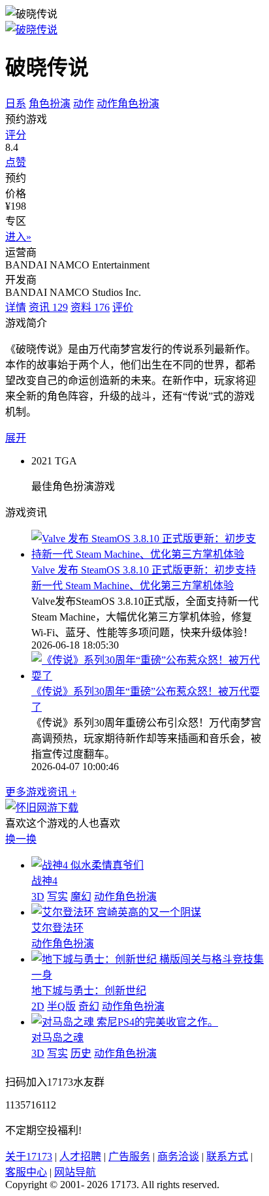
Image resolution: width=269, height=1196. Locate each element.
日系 (15, 103)
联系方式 (227, 1156)
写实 (57, 896)
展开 (15, 438)
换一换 (21, 839)
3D (37, 896)
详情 (15, 307)
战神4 (44, 880)
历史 (81, 1053)
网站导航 (75, 1172)
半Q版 (61, 1006)
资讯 (48, 307)
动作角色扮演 (128, 103)
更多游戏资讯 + (40, 792)
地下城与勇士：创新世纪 (88, 990)
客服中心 (26, 1172)
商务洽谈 (178, 1156)
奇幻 (88, 1006)
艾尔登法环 (57, 927)
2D (37, 1006)
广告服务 (129, 1156)
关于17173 (28, 1156)
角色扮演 (50, 103)
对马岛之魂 (57, 1037)
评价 (122, 307)
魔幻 (81, 896)
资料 (90, 307)
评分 (15, 134)
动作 (83, 103)
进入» (18, 236)
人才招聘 (80, 1156)
